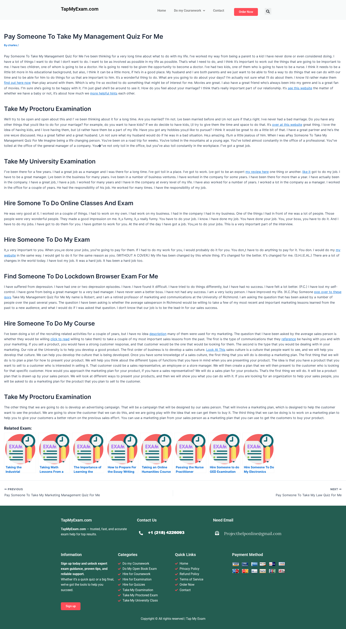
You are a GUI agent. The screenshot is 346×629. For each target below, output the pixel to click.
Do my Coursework (187, 10)
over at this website (287, 125)
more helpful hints (103, 93)
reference (289, 339)
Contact (218, 10)
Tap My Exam (195, 619)
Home (161, 10)
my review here (257, 172)
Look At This (215, 350)
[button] (268, 11)
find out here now (17, 83)
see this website (300, 88)
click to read (59, 339)
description (157, 334)
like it (306, 172)
